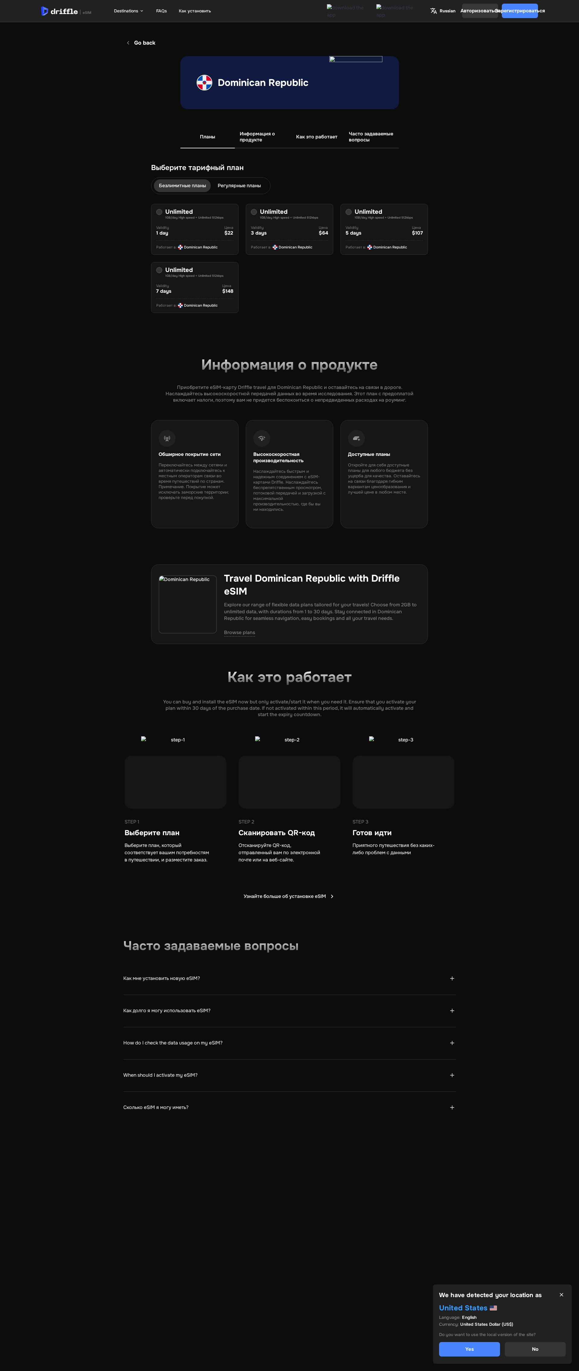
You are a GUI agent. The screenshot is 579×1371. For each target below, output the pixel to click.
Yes (469, 1349)
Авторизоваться (480, 11)
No (535, 1349)
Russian (447, 11)
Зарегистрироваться (520, 11)
